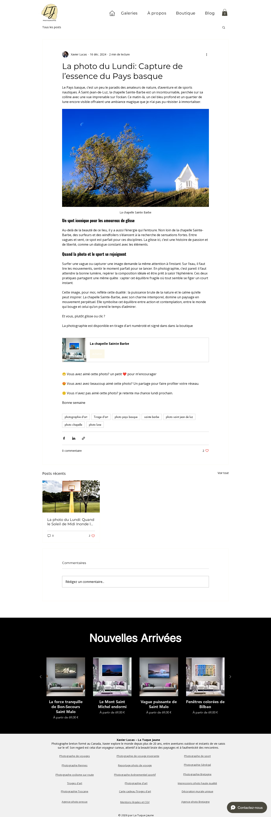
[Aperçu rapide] (65, 676)
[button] (225, 12)
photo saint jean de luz (179, 417)
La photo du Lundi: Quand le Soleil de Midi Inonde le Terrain (70, 522)
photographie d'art (76, 417)
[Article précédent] (40, 676)
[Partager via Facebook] (64, 438)
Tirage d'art (101, 417)
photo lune (95, 424)
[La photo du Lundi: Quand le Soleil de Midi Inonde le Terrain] (71, 496)
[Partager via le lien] (83, 438)
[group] (135, 688)
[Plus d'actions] (206, 54)
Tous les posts (51, 27)
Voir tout (223, 473)
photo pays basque (126, 417)
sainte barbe (151, 417)
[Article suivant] (230, 676)
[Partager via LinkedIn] (74, 438)
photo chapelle (73, 424)
